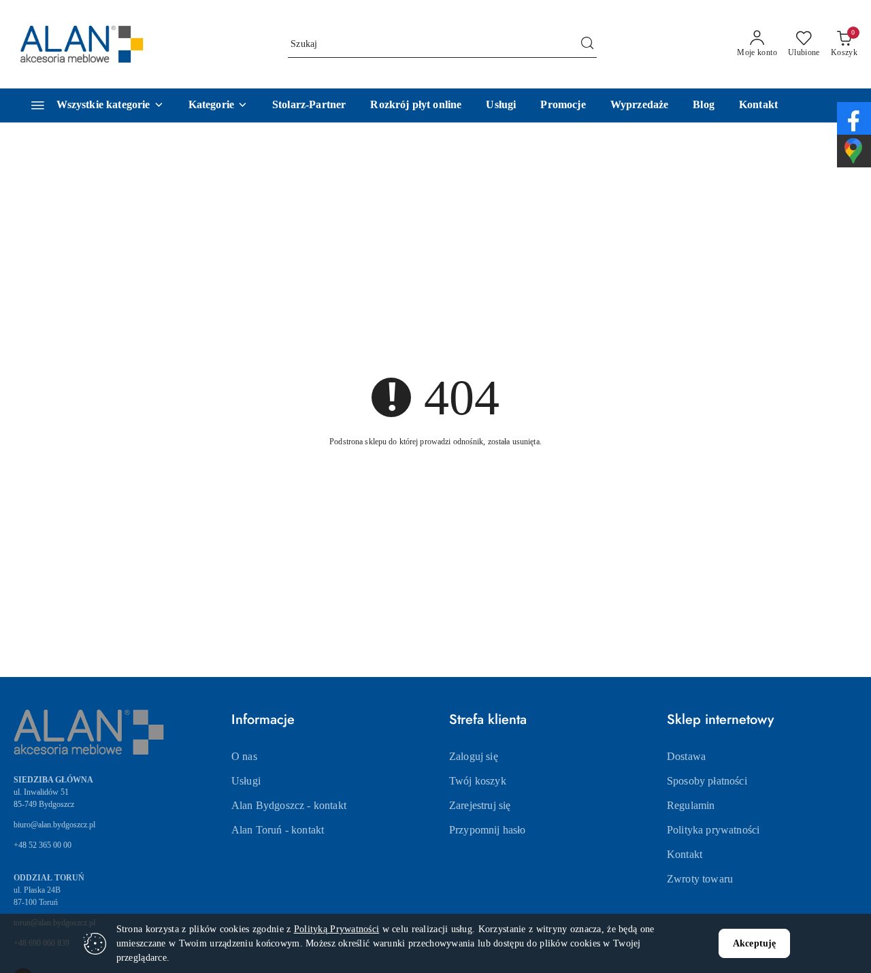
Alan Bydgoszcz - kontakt (288, 805)
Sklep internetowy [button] (720, 719)
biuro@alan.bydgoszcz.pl (54, 824)
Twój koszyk (477, 781)
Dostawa (686, 756)
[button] (218, 105)
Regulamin (690, 805)
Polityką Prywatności (337, 929)
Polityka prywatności (713, 830)
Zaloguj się (473, 756)
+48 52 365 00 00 (42, 845)
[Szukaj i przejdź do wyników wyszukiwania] (587, 44)
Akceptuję (754, 943)
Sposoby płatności (707, 781)
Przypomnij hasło (487, 830)
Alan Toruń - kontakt (277, 830)
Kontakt (684, 854)
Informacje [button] (263, 719)
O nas (244, 756)
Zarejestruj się (479, 805)
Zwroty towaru (700, 879)
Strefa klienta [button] (488, 719)
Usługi (246, 781)
